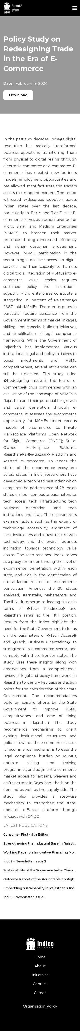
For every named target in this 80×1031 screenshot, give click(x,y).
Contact (40, 984)
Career (40, 993)
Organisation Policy (40, 1006)
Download (18, 95)
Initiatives (40, 975)
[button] (75, 8)
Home (40, 957)
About (40, 966)
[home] (35, 8)
